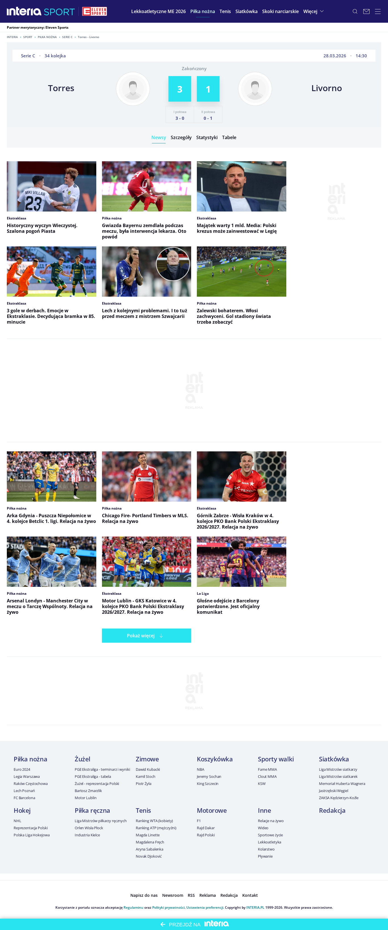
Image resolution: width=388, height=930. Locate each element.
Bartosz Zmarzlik (88, 790)
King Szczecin (207, 783)
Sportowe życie (270, 834)
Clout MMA (267, 776)
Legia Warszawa (27, 776)
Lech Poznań (24, 790)
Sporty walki (276, 759)
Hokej (22, 810)
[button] (202, 11)
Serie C (67, 37)
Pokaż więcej (141, 635)
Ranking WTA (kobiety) (154, 820)
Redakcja (332, 810)
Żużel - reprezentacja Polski (97, 783)
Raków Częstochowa (31, 783)
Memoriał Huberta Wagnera (342, 783)
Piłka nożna (47, 37)
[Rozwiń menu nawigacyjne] (377, 11)
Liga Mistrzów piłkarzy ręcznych (101, 820)
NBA (200, 769)
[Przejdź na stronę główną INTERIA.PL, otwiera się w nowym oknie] (24, 11)
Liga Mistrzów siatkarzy (338, 769)
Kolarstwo (266, 849)
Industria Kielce (87, 834)
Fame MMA (267, 769)
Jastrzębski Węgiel (333, 790)
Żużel (82, 759)
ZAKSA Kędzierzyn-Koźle (338, 797)
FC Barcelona (24, 797)
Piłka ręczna (92, 810)
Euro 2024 (22, 769)
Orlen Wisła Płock (89, 827)
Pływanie (265, 856)
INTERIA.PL (255, 907)
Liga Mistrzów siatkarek (338, 776)
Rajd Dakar (206, 827)
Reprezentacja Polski (30, 827)
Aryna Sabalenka (149, 849)
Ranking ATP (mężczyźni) (156, 827)
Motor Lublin (85, 797)
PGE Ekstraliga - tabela (93, 776)
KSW (262, 783)
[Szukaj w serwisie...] (355, 11)
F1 (199, 820)
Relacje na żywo (271, 820)
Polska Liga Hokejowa (31, 834)
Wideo (263, 827)
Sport (27, 37)
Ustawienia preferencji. (205, 907)
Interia (12, 37)
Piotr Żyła (143, 783)
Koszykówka (215, 759)
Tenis (143, 810)
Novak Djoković (149, 856)
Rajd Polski (206, 834)
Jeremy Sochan (209, 776)
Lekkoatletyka (269, 842)
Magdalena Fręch (150, 842)
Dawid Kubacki (148, 769)
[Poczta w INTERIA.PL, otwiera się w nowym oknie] (366, 11)
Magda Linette (148, 834)
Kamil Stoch (145, 776)
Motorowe (212, 810)
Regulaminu (133, 907)
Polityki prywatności (168, 907)
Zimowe (147, 759)
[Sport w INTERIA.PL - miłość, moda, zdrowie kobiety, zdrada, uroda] (59, 11)
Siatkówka (334, 759)
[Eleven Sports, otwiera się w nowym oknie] (94, 11)
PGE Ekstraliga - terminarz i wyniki (102, 769)
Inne (264, 810)
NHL (17, 820)
